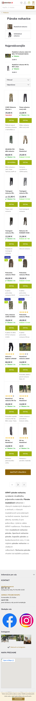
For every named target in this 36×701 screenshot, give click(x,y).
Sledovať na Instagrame (17, 647)
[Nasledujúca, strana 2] (18, 484)
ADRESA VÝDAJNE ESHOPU (10, 595)
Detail (11, 120)
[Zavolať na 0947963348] (21, 3)
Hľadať (30, 7)
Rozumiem (18, 699)
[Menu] (33, 2)
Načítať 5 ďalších (18, 472)
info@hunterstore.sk (7, 586)
